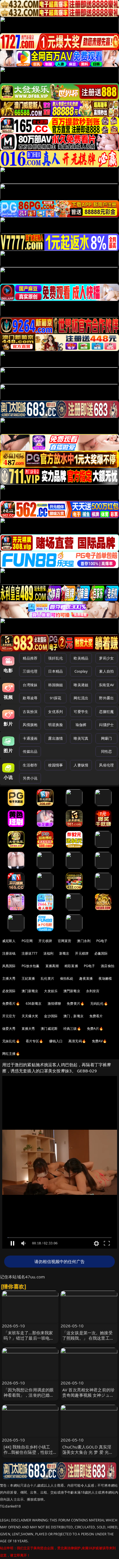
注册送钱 (9, 953)
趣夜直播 (86, 978)
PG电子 (102, 940)
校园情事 (55, 765)
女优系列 (55, 711)
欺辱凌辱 (30, 697)
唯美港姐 (81, 684)
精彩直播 (71, 966)
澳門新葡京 (71, 991)
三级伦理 (30, 671)
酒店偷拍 (107, 966)
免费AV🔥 (99, 1041)
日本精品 (55, 671)
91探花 (55, 697)
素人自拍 (106, 671)
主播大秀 (9, 978)
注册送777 (30, 953)
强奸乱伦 (55, 658)
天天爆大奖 (30, 1016)
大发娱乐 (51, 991)
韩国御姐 (55, 684)
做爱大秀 (9, 1028)
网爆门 (106, 738)
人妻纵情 (81, 765)
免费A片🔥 (95, 1028)
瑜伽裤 (81, 724)
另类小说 (30, 778)
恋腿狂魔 (106, 711)
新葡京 (64, 953)
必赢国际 (101, 953)
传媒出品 (30, 751)
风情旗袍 (30, 724)
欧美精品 (81, 658)
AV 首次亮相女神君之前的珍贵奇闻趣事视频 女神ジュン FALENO (88, 1395)
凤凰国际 (9, 966)
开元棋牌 (45, 940)
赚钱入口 (56, 1041)
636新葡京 (34, 1003)
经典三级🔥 (72, 1028)
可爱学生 (81, 711)
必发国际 (9, 991)
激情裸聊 (54, 1003)
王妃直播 (28, 978)
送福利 (48, 953)
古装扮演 (30, 711)
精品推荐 (30, 658)
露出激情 (55, 738)
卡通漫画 (30, 738)
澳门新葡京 (30, 991)
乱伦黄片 (47, 978)
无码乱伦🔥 (99, 1003)
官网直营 (64, 940)
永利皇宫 (93, 991)
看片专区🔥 (34, 1041)
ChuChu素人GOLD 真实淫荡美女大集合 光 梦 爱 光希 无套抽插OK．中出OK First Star (87, 1455)
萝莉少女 (106, 658)
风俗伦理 (106, 765)
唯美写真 (81, 738)
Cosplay (81, 671)
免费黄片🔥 (75, 1003)
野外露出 (106, 697)
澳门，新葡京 (73, 1016)
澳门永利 (83, 940)
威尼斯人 (9, 940)
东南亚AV (106, 684)
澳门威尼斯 (49, 1028)
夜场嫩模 (105, 978)
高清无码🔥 (77, 1041)
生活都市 (30, 765)
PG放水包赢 (31, 966)
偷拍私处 (67, 978)
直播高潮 (52, 966)
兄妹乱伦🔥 (11, 1041)
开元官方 (9, 1016)
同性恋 (106, 751)
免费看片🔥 (11, 1003)
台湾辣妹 (30, 684)
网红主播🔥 (11, 1053)
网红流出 (81, 697)
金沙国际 (51, 1016)
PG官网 (27, 940)
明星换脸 (55, 724)
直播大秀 (28, 1028)
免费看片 (96, 1016)
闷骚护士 (106, 724)
